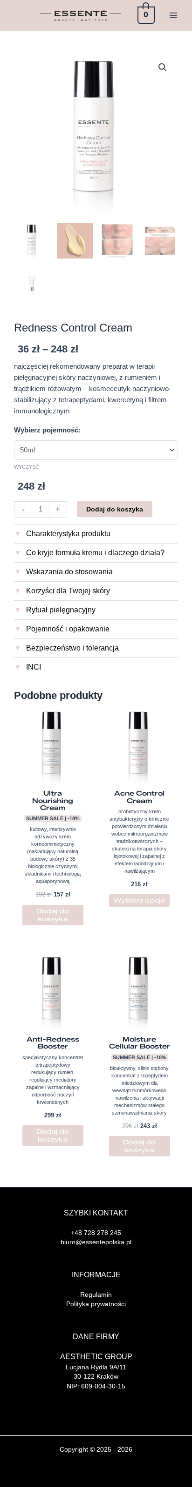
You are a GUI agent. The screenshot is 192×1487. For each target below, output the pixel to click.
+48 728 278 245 (96, 1232)
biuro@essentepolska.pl (96, 1242)
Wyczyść (26, 467)
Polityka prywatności (96, 1304)
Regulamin (96, 1294)
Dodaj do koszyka (114, 509)
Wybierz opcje (139, 900)
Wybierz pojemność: (47, 430)
